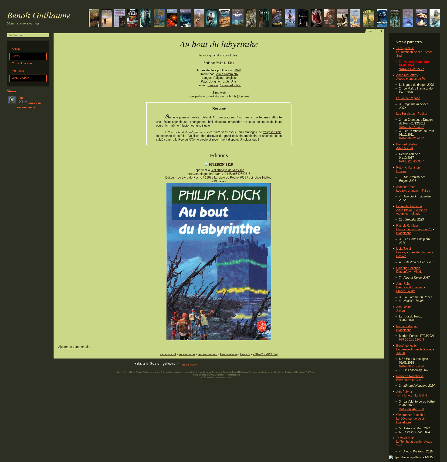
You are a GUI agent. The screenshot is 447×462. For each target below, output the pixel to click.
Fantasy (213, 85)
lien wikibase (228, 354)
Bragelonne (403, 233)
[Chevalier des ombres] (342, 18)
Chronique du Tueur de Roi (414, 229)
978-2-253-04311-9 (265, 354)
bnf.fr (232, 96)
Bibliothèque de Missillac (227, 170)
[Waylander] (145, 18)
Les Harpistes (405, 113)
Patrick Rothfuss (407, 225)
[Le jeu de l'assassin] (329, 18)
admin (442, 459)
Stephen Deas (405, 187)
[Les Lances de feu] (251, 18)
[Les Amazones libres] (119, 18)
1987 (208, 177)
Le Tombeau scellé (409, 441)
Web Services (20, 78)
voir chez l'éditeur (260, 177)
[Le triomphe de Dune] (395, 18)
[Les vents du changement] (185, 18)
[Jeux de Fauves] (316, 18)
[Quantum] (382, 18)
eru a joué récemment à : (29, 105)
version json (187, 354)
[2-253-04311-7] (219, 164)
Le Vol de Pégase (408, 98)
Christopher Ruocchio (410, 415)
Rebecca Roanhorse (409, 376)
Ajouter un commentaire (74, 346)
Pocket (422, 113)
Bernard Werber (406, 144)
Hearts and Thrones (409, 287)
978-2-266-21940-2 (411, 127)
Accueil (16, 49)
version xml (168, 354)
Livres (16, 56)
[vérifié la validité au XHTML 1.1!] (63, 363)
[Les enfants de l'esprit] (94, 18)
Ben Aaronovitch (407, 345)
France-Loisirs (405, 291)
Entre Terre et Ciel (408, 380)
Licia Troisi (403, 248)
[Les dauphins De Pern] (408, 18)
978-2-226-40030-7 (411, 161)
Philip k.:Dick (272, 132)
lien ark (245, 354)
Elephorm (219, 375)
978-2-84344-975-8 (411, 409)
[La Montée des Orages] (199, 18)
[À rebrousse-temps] (238, 18)
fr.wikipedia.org (197, 96)
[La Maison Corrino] (159, 18)
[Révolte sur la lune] (132, 18)
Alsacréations (233, 375)
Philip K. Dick (225, 63)
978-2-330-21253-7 (411, 69)
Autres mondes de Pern (412, 78)
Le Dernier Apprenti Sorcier (414, 349)
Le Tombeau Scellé (409, 52)
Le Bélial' (421, 395)
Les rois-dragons (407, 190)
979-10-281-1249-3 (411, 339)
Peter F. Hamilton (408, 167)
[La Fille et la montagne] (290, 18)
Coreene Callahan (408, 268)
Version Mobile (188, 364)
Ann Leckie (403, 307)
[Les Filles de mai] (435, 18)
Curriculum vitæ (22, 63)
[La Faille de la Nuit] (211, 18)
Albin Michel (404, 148)
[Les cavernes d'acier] (264, 18)
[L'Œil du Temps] (224, 18)
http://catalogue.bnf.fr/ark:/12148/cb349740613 (218, 174)
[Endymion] (303, 18)
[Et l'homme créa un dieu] (355, 18)
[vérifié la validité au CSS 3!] (83, 363)
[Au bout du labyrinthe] (218, 339)
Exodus (401, 171)
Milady (415, 213)
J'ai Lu (425, 190)
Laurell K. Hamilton (409, 206)
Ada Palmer (404, 391)
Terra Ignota (404, 395)
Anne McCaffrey (407, 75)
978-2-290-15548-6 (411, 366)
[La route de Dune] (107, 18)
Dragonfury (403, 271)
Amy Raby (403, 283)
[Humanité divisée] (277, 18)
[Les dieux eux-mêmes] (172, 18)
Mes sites (18, 70)
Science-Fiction (230, 85)
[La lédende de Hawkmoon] (368, 18)
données (243, 96)
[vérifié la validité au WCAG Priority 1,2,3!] (103, 363)
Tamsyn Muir (405, 48)
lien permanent (207, 354)
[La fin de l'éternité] (421, 18)
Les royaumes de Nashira (413, 252)
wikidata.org (218, 96)
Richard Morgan (406, 326)
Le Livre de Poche (190, 177)
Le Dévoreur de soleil (410, 418)
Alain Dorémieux (227, 74)
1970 (237, 70)
